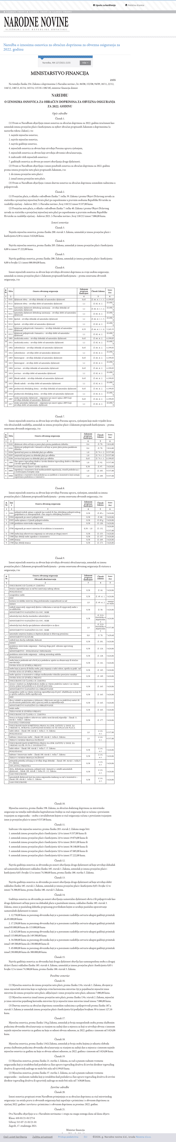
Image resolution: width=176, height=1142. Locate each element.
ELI (85, 1137)
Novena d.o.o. (143, 1137)
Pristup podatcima (68, 1137)
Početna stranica (136, 5)
